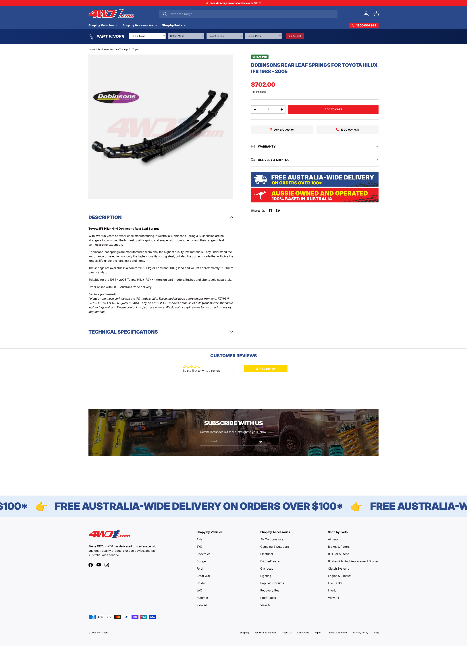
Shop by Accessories (138, 25)
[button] (376, 14)
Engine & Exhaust (339, 576)
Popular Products (272, 583)
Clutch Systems (338, 568)
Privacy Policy (360, 632)
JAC (199, 590)
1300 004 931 (350, 129)
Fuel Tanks (335, 583)
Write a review (266, 368)
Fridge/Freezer (270, 561)
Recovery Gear (270, 590)
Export (318, 632)
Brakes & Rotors (339, 546)
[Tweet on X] (263, 210)
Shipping (244, 632)
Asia (199, 539)
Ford (199, 568)
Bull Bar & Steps (338, 554)
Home (91, 49)
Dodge (201, 561)
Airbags (333, 539)
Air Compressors (271, 539)
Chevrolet (203, 554)
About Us (287, 632)
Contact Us (303, 632)
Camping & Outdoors (274, 546)
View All (201, 605)
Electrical (266, 554)
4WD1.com (102, 632)
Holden (201, 583)
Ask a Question (284, 129)
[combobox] (248, 14)
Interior (333, 590)
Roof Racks (268, 597)
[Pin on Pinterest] (277, 210)
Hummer (202, 597)
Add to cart (333, 109)
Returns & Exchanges (265, 632)
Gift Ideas (266, 568)
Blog (376, 632)
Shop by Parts (172, 25)
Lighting (265, 576)
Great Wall (203, 576)
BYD (199, 546)
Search (295, 35)
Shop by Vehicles (101, 25)
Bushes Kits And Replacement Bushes (353, 561)
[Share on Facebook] (270, 210)
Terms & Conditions (337, 632)
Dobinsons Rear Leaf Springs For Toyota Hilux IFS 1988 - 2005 (120, 49)
